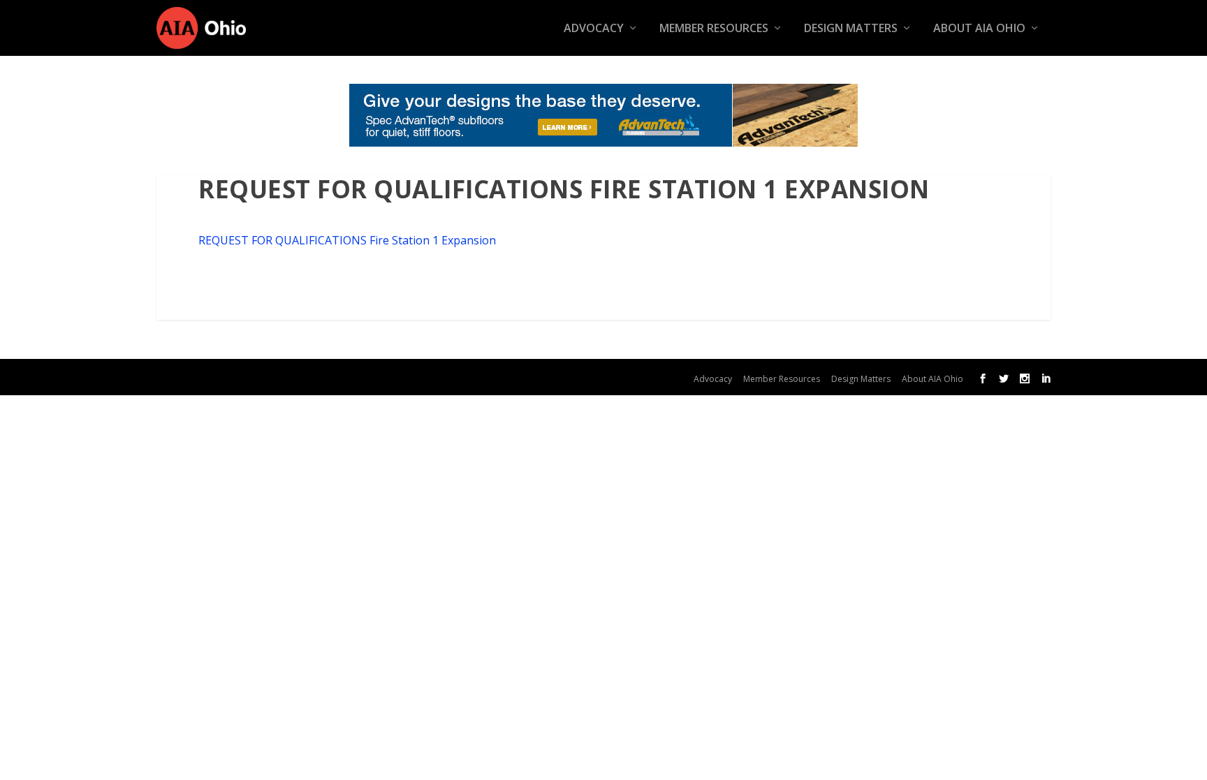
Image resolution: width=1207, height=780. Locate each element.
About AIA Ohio (979, 29)
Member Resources (713, 29)
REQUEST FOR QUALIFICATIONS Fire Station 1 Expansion (347, 240)
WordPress (428, 377)
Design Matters (851, 29)
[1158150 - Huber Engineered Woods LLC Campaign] (603, 115)
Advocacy (594, 29)
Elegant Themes (274, 377)
